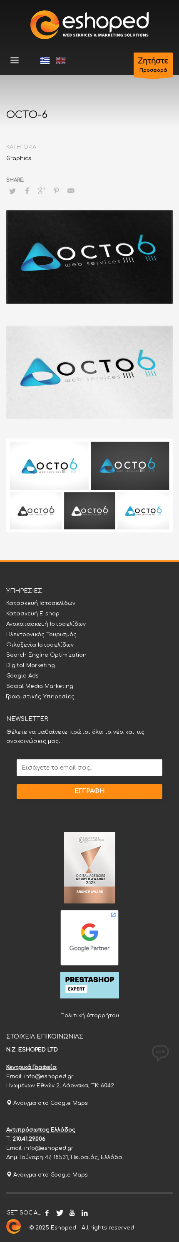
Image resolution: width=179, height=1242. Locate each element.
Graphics (18, 158)
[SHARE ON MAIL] (71, 191)
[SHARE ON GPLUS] (41, 191)
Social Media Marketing (39, 686)
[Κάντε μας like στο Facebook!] (47, 1213)
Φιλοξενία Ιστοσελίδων (40, 645)
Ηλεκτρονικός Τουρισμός (41, 634)
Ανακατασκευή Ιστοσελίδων (46, 624)
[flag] (45, 60)
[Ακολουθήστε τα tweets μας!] (59, 1213)
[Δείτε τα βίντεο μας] (72, 1213)
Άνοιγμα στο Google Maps (50, 1103)
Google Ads (22, 676)
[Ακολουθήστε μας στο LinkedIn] (84, 1213)
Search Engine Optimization (46, 655)
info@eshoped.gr (49, 1076)
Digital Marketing (30, 665)
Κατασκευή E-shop (33, 614)
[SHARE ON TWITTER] (12, 191)
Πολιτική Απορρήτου (89, 1016)
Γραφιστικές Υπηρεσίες (40, 697)
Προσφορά (153, 65)
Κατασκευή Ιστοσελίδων (40, 603)
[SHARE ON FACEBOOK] (27, 191)
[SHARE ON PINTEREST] (56, 191)
